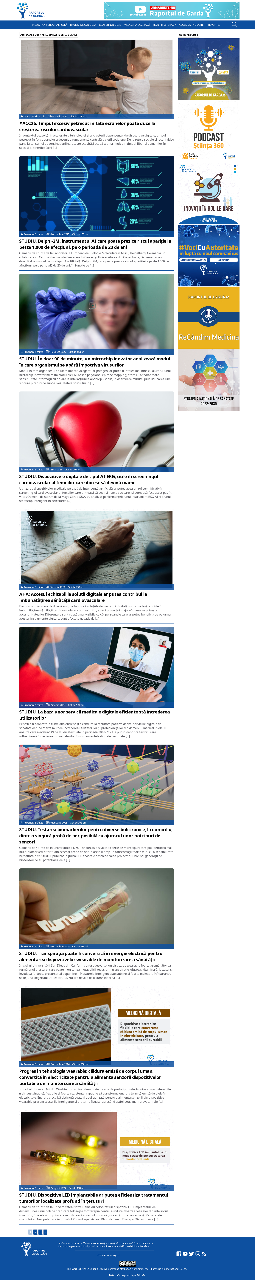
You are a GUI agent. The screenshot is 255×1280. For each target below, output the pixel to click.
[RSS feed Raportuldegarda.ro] (204, 1255)
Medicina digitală (137, 24)
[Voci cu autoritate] (209, 285)
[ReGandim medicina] (209, 347)
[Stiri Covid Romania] (209, 98)
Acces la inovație (191, 24)
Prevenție (213, 24)
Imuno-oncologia (83, 24)
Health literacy (164, 24)
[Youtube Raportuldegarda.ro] (185, 1255)
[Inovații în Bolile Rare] (209, 223)
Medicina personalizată (49, 24)
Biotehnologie (110, 24)
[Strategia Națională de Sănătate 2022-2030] (209, 409)
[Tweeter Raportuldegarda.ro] (191, 1255)
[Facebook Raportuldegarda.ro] (179, 1255)
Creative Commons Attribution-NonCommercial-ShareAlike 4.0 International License (143, 1269)
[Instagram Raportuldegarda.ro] (198, 1255)
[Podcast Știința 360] (209, 161)
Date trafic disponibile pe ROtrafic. (127, 1275)
